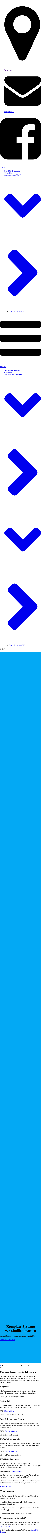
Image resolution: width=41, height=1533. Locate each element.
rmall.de (3, 167)
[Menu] (20, 340)
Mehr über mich (5, 1487)
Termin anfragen (11, 1431)
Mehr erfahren (9, 1411)
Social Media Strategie (12, 171)
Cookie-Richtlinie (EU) (17, 311)
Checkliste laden (16, 1471)
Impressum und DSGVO (13, 374)
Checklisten (8, 173)
